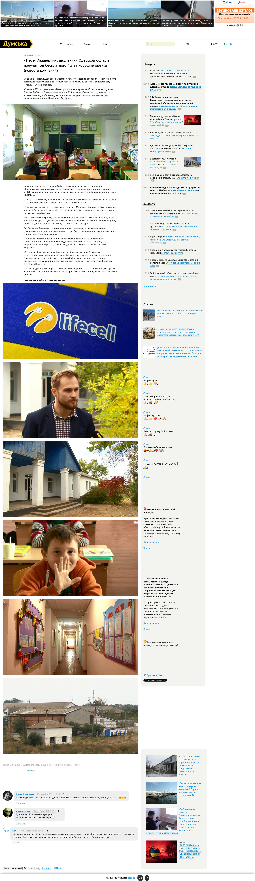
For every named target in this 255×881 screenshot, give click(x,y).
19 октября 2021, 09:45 (31, 830)
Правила (46, 868)
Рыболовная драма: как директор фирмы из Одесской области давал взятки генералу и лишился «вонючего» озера (133, 23)
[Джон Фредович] (8, 800)
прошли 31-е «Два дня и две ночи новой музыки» (166, 122)
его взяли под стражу (188, 177)
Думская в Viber (155, 675)
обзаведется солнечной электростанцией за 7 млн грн (174, 137)
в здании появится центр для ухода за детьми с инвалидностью (173, 277)
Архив (87, 44)
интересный (23, 811)
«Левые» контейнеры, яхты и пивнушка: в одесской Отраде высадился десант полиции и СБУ (25, 24)
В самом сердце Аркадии (163, 158)
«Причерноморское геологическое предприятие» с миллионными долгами (171, 75)
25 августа (149, 203)
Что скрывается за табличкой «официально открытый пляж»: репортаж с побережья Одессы (180, 313)
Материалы (66, 44)
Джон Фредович (25, 794)
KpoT (15, 830)
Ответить (21, 803)
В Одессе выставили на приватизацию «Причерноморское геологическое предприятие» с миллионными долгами (189, 765)
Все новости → (151, 286)
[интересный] (8, 816)
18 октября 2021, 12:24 (48, 794)
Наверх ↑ (31, 770)
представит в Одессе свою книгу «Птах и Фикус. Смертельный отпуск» (175, 238)
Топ (105, 44)
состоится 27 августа (172, 252)
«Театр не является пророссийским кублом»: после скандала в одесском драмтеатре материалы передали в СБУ (178, 331)
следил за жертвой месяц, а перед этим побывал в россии (173, 107)
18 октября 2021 (30, 55)
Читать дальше (151, 542)
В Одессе (155, 70)
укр (188, 43)
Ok (140, 877)
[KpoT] (6, 830)
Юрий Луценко (158, 236)
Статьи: (148, 304)
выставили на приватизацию (175, 70)
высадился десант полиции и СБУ (175, 88)
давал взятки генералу (184, 190)
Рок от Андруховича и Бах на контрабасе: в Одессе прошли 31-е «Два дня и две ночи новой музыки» (190, 850)
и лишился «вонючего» (174, 192)
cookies (131, 877)
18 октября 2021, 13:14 (44, 811)
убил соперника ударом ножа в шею (175, 264)
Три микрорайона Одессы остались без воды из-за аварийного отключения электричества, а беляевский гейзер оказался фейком (187, 23)
